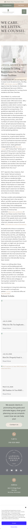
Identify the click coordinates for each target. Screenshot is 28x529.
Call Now (21, 5)
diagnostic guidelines (15, 212)
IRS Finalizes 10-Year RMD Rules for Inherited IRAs (12, 391)
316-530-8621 (5, 293)
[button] (25, 507)
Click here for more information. (16, 224)
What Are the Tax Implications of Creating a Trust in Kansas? (14, 325)
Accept (14, 523)
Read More (7, 328)
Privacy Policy (14, 526)
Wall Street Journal (11, 84)
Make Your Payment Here (15, 2)
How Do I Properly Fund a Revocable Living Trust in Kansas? (12, 358)
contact (8, 291)
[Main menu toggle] (24, 11)
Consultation (7, 5)
